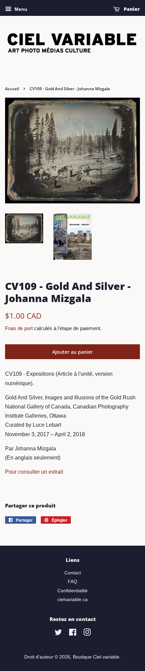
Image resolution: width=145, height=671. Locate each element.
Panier (131, 9)
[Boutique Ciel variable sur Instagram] (87, 633)
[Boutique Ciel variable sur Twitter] (58, 633)
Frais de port (19, 328)
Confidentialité (72, 590)
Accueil (12, 89)
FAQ (72, 581)
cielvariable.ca (72, 599)
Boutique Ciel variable (96, 657)
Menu (20, 9)
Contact (72, 572)
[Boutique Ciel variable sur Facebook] (73, 633)
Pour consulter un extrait (34, 472)
